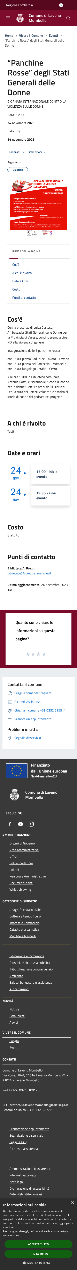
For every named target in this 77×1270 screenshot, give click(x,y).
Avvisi (13, 1022)
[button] (38, 1262)
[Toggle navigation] (8, 17)
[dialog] (38, 1234)
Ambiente (16, 975)
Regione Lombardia (19, 4)
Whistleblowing (20, 889)
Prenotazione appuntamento (29, 1128)
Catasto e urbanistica (24, 929)
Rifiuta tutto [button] (38, 1254)
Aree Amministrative (24, 849)
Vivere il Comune (31, 35)
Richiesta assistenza (23, 1148)
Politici (14, 869)
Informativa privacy (23, 1175)
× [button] (72, 1202)
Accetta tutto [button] (38, 1244)
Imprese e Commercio (24, 922)
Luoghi (14, 1040)
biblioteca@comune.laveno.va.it (29, 573)
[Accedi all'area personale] (61, 5)
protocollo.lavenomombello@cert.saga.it (38, 1104)
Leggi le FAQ (18, 1141)
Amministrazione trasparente (30, 1168)
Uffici (13, 856)
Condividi (15, 152)
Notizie (14, 1009)
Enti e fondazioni (21, 863)
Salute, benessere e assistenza (30, 982)
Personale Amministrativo (27, 876)
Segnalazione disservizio (26, 1135)
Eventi (53, 35)
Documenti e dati (21, 882)
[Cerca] (68, 18)
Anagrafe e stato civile (25, 909)
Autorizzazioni (19, 989)
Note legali (16, 1181)
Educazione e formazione (26, 956)
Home (9, 35)
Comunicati (17, 1015)
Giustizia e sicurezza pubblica (29, 962)
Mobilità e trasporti (22, 936)
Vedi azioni (36, 152)
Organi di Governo (22, 843)
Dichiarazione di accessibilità (29, 1188)
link (17, 1235)
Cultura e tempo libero (25, 916)
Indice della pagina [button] (26, 251)
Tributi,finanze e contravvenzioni (32, 969)
